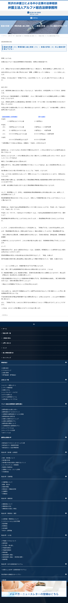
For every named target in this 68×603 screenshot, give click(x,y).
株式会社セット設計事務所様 (10, 447)
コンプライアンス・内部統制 (10, 464)
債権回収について (7, 504)
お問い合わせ (7, 343)
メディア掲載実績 (7, 387)
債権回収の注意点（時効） (9, 508)
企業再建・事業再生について (10, 519)
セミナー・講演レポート (9, 385)
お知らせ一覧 (11, 35)
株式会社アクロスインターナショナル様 (13, 443)
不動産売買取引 (6, 547)
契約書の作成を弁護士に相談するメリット (14, 462)
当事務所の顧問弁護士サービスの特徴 (13, 414)
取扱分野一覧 (7, 333)
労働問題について (7, 482)
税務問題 (4, 559)
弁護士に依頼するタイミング (10, 418)
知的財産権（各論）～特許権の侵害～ (13, 557)
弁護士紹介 (5, 368)
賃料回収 (4, 543)
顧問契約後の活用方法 (8, 416)
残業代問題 (5, 486)
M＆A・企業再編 (7, 530)
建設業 (4, 580)
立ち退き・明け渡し (8, 545)
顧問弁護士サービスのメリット (11, 411)
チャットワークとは (8, 428)
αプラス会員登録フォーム (9, 396)
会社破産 (4, 528)
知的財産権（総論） (8, 554)
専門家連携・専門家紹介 (9, 375)
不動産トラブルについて (9, 540)
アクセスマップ (6, 370)
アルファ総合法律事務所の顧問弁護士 (11, 404)
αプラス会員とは (7, 394)
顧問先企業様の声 (6, 437)
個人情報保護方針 (8, 352)
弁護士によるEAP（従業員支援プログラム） (14, 569)
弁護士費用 (5, 372)
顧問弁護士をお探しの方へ (9, 409)
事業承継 (4, 552)
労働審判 (4, 491)
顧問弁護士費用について (9, 423)
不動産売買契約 (6, 550)
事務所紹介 (4, 362)
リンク (5, 348)
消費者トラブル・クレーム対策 (11, 469)
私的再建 (4, 523)
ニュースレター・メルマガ (9, 392)
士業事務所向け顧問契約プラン (11, 425)
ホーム (5, 35)
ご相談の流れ (7, 338)
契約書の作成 (6, 460)
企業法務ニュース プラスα (9, 399)
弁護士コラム (6, 390)
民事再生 (4, 525)
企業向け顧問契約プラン (9, 421)
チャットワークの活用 (8, 430)
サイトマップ (7, 357)
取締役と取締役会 (7, 467)
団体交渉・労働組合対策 (9, 489)
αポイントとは (6, 432)
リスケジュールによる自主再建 (11, 521)
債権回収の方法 (6, 506)
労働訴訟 (4, 493)
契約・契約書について (8, 458)
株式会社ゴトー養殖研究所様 (10, 445)
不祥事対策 (5, 471)
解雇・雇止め (6, 484)
